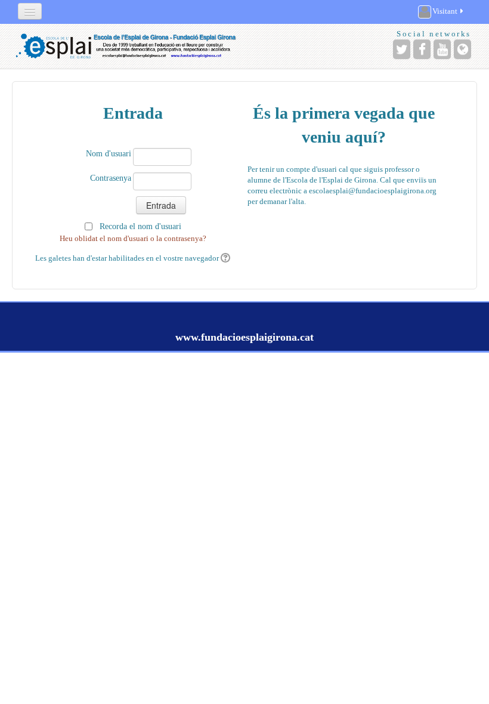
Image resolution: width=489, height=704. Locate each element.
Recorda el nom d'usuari (140, 226)
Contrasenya (110, 178)
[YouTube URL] (442, 49)
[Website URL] (462, 49)
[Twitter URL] (401, 49)
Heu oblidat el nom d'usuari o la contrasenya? (133, 238)
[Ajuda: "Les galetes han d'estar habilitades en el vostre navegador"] (224, 258)
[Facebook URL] (422, 49)
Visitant (444, 11)
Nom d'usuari (108, 153)
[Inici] (126, 46)
